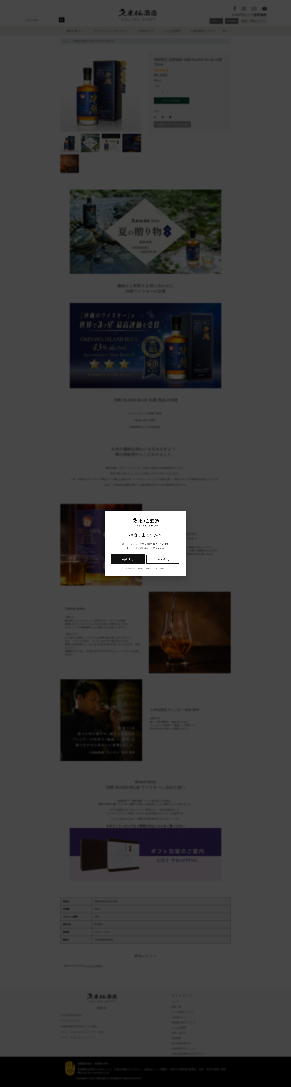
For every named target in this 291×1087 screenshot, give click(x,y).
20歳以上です (128, 559)
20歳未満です (163, 559)
